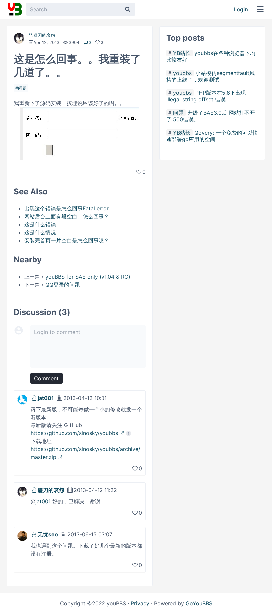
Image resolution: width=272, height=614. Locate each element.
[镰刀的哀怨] (19, 39)
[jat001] (22, 399)
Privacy (140, 603)
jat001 (46, 398)
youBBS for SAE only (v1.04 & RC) (87, 276)
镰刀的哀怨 (44, 35)
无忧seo (48, 534)
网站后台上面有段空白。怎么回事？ (66, 216)
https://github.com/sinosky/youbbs (74, 433)
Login (241, 9)
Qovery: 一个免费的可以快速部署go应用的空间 (212, 135)
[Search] (127, 9)
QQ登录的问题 (62, 284)
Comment (46, 378)
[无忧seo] (22, 535)
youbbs (182, 73)
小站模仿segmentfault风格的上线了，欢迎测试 (210, 76)
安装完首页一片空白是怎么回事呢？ (66, 240)
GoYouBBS (199, 603)
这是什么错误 (40, 224)
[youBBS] (15, 9)
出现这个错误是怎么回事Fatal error (66, 208)
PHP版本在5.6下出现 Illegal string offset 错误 (206, 96)
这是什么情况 (40, 232)
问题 (22, 88)
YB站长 (182, 53)
